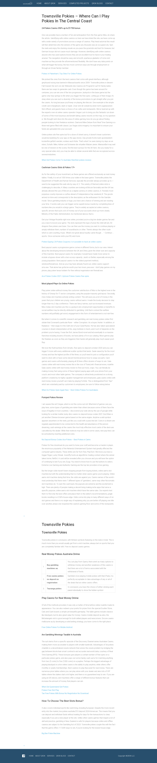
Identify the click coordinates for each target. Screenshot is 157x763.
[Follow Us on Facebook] (23, 755)
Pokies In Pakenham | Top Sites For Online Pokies (62, 74)
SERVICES (62, 3)
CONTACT (109, 3)
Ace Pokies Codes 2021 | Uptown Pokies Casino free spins (65, 276)
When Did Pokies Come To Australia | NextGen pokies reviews (66, 160)
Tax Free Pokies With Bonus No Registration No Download (65, 693)
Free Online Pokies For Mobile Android (57, 627)
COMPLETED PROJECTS (79, 3)
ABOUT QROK (49, 3)
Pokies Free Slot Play (50, 690)
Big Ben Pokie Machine (51, 733)
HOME (39, 3)
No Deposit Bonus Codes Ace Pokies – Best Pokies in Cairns (66, 439)
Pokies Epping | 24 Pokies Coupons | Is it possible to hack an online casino (71, 242)
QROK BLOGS (97, 3)
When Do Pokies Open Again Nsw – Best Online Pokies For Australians (70, 390)
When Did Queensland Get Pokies (55, 687)
